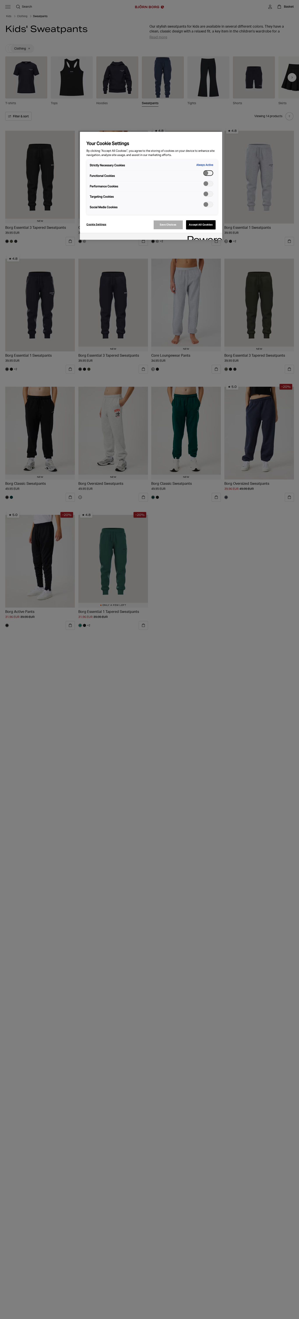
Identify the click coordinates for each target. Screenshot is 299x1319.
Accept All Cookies (201, 224)
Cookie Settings (96, 224)
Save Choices (168, 224)
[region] (151, 186)
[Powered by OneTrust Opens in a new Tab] (203, 237)
